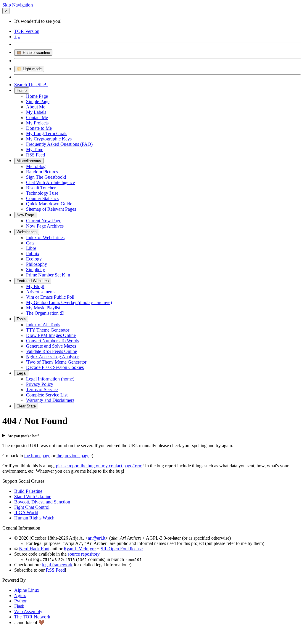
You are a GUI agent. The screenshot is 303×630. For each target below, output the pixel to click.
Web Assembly (28, 611)
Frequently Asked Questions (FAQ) (59, 144)
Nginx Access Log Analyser (52, 356)
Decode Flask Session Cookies (55, 367)
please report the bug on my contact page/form (99, 465)
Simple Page (37, 101)
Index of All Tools (43, 324)
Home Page (37, 96)
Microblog (36, 166)
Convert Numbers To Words (52, 340)
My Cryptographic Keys (49, 138)
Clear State (26, 406)
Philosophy (36, 264)
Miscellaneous (29, 161)
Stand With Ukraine (32, 496)
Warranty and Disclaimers (50, 400)
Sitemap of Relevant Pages (51, 209)
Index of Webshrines (45, 237)
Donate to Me (39, 128)
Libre (31, 248)
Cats (30, 242)
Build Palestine (28, 491)
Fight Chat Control (31, 507)
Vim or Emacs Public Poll (50, 297)
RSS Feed (35, 154)
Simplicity (35, 269)
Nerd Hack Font (34, 548)
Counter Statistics (42, 198)
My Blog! (35, 286)
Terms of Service (42, 389)
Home (22, 90)
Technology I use (42, 193)
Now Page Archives (45, 225)
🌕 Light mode (29, 69)
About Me (35, 106)
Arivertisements (40, 291)
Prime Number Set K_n (48, 274)
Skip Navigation (17, 4)
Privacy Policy (39, 384)
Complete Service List (46, 394)
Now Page (25, 215)
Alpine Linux (26, 590)
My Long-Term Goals (46, 133)
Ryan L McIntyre (80, 548)
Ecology (34, 258)
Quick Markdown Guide (49, 203)
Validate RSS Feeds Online (51, 351)
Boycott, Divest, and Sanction (42, 501)
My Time (34, 149)
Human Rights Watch (34, 517)
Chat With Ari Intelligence (50, 182)
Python (21, 600)
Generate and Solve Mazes (51, 345)
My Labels (36, 112)
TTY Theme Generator (47, 329)
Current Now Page (43, 220)
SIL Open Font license (122, 548)
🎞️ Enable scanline (33, 52)
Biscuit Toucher (41, 187)
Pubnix (32, 253)
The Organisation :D (45, 313)
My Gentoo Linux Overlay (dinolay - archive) (69, 302)
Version (26, 31)
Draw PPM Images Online (51, 335)
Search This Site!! (31, 84)
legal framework (57, 564)
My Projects (37, 122)
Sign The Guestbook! (46, 177)
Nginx (20, 595)
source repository (84, 554)
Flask (19, 606)
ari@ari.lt (96, 538)
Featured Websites (33, 281)
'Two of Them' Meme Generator (56, 361)
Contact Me (37, 117)
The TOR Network (32, 616)
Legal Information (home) (50, 378)
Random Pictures (42, 171)
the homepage (37, 455)
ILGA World (26, 512)
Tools (21, 319)
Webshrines (27, 232)
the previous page (73, 455)
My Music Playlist (43, 307)
